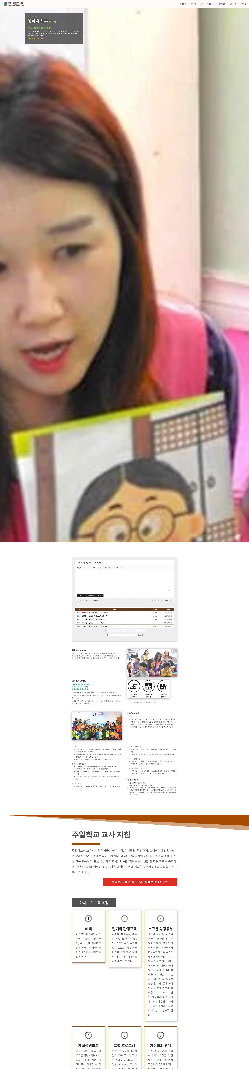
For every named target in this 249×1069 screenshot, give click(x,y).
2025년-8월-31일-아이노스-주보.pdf (90, 595)
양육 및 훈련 (222, 4)
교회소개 (193, 4)
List (77, 604)
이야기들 (243, 4)
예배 (201, 4)
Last (142, 631)
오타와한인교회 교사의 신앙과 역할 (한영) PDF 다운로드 (140, 882)
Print (169, 591)
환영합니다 (183, 4)
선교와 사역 (233, 4)
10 (135, 631)
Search (140, 635)
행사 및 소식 (210, 4)
